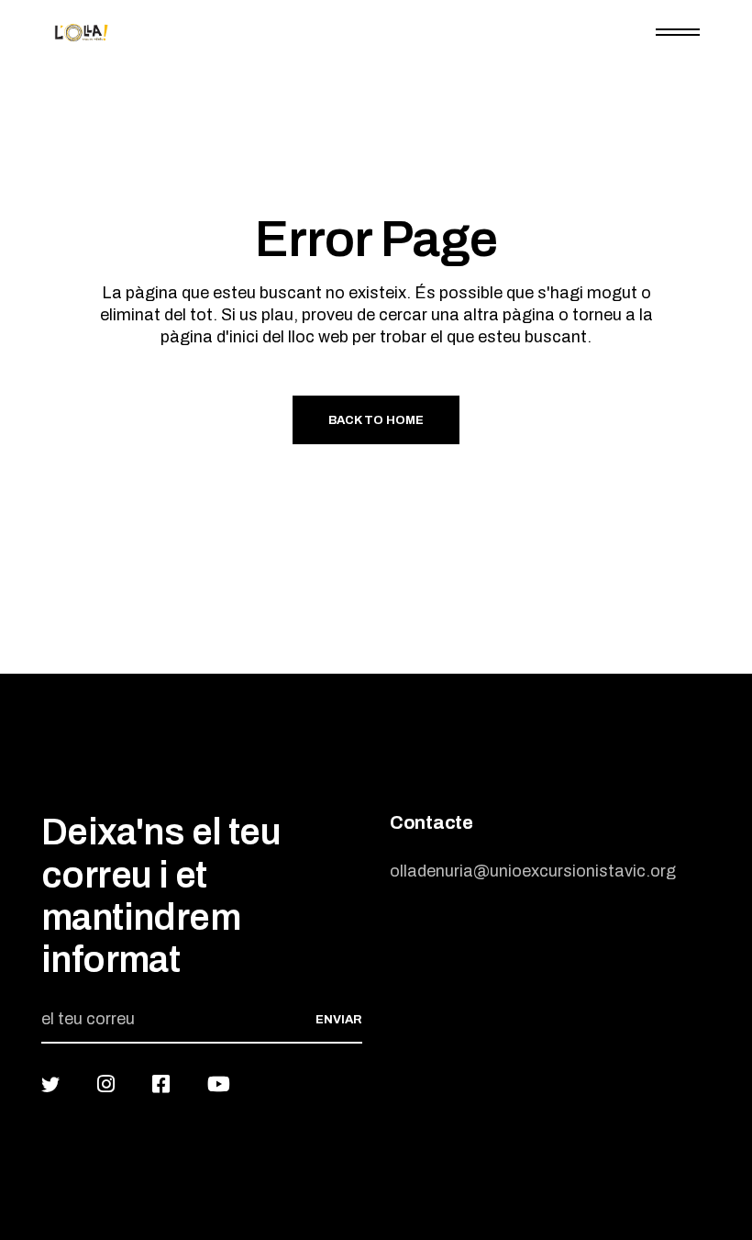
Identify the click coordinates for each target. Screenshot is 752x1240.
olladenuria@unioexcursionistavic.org (533, 871)
